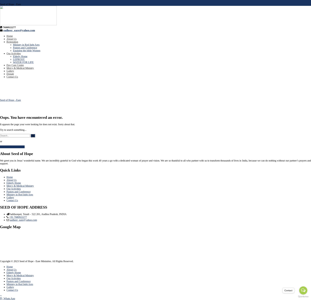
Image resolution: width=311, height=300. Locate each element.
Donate (10, 73)
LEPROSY (19, 59)
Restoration (12, 41)
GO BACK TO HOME (12, 146)
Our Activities (13, 53)
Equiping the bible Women (26, 50)
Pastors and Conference (25, 47)
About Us (11, 39)
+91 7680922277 (18, 217)
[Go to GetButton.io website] (303, 297)
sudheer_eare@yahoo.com (19, 30)
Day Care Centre (15, 65)
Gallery (10, 71)
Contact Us (12, 76)
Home (9, 36)
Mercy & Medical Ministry (20, 68)
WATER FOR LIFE (23, 62)
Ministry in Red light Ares (26, 44)
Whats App (8, 298)
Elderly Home (20, 56)
